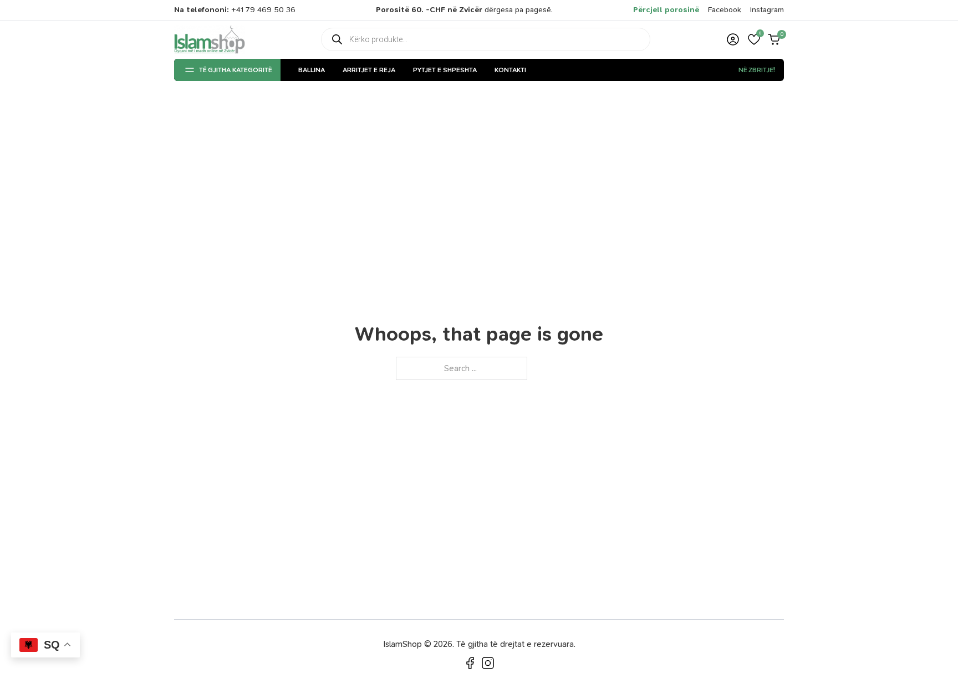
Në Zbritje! (756, 70)
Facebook (724, 9)
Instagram (767, 9)
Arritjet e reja (369, 70)
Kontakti (510, 70)
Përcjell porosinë (666, 9)
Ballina (311, 70)
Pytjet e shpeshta (445, 70)
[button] (754, 39)
